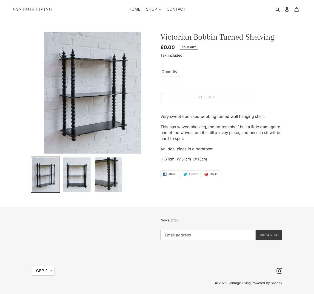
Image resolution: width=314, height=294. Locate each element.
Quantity (169, 72)
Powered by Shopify (267, 283)
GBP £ (42, 270)
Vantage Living (32, 9)
